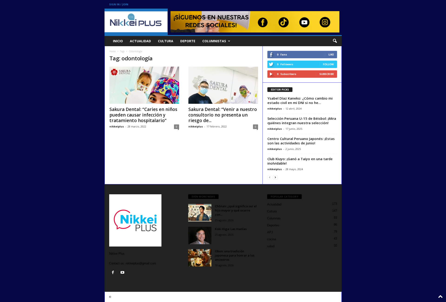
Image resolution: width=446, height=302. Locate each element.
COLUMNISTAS (214, 41)
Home (112, 51)
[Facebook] (114, 273)
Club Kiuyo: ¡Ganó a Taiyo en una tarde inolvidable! (300, 161)
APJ (270, 232)
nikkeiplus (116, 126)
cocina (271, 239)
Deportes (273, 225)
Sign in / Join (118, 4)
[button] (335, 41)
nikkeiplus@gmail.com (141, 263)
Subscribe (326, 74)
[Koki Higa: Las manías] (199, 235)
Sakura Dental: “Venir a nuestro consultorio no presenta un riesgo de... (222, 114)
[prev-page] (269, 177)
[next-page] (275, 177)
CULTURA (165, 41)
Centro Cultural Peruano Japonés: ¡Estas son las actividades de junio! (301, 140)
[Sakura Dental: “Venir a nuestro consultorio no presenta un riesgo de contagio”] (223, 85)
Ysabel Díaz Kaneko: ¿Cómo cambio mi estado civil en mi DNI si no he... (300, 100)
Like (331, 54)
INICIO (118, 41)
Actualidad (274, 204)
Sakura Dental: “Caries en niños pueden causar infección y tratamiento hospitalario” (143, 114)
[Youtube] (123, 273)
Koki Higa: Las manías (231, 229)
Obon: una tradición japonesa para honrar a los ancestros (234, 255)
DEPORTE (187, 41)
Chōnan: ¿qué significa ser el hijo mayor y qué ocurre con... (236, 210)
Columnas (274, 218)
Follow (328, 64)
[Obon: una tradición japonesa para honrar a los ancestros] (199, 257)
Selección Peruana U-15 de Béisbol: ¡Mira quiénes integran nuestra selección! (301, 120)
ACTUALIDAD (140, 41)
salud (270, 246)
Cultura (272, 211)
